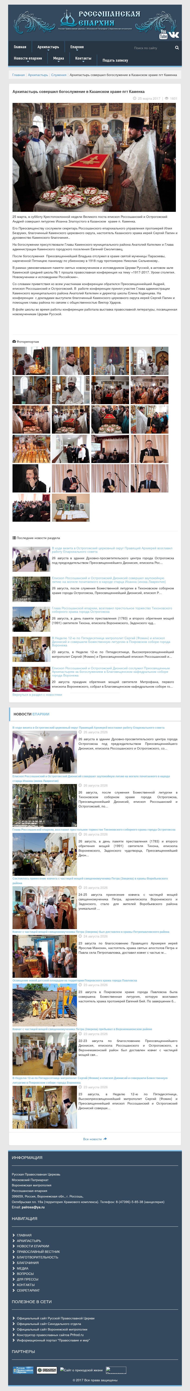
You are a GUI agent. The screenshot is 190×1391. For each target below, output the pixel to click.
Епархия (77, 48)
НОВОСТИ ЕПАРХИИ (32, 1246)
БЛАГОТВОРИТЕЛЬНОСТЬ (36, 1257)
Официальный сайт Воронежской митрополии (51, 1329)
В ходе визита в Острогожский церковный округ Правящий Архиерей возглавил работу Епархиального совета (112, 550)
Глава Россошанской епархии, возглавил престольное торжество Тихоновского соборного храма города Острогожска (112, 610)
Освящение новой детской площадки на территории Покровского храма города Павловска (75, 980)
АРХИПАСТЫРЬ (28, 1240)
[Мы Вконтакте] (173, 36)
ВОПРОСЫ (24, 1273)
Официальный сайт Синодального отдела (48, 1323)
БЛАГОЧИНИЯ (27, 1262)
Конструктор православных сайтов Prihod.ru (49, 1334)
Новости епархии (28, 59)
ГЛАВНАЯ (23, 1235)
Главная (20, 46)
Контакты (83, 59)
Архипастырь (48, 48)
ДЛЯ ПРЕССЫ (26, 1279)
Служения (58, 74)
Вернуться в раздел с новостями (37, 694)
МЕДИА (21, 1268)
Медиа (58, 59)
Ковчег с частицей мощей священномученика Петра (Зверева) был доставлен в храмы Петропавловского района (91, 932)
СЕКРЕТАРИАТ (27, 1290)
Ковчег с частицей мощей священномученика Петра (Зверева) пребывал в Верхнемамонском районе (82, 1029)
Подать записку (115, 60)
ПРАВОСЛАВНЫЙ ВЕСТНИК (37, 1251)
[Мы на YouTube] (163, 36)
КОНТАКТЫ (25, 1284)
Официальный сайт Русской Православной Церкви (55, 1318)
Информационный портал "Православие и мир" (52, 1340)
